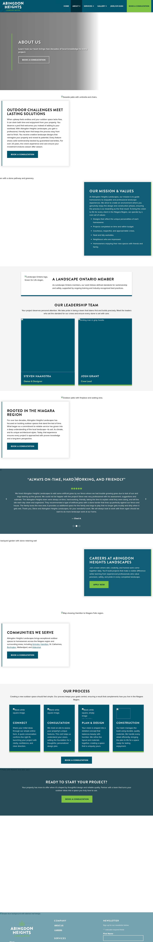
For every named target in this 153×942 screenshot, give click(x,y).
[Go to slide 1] (73, 526)
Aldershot (36, 647)
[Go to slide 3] (79, 526)
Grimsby (36, 644)
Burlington (11, 647)
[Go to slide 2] (76, 526)
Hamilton (44, 644)
